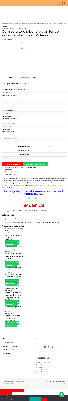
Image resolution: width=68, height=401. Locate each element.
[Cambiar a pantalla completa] (9, 390)
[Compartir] (15, 390)
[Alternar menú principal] (64, 3)
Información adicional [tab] (11, 172)
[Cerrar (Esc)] (21, 390)
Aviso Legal (39, 371)
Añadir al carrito (12, 164)
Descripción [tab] (8, 170)
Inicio (3, 24)
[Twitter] (48, 346)
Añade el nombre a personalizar (14, 89)
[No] (44, 399)
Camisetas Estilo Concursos (22, 24)
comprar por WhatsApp (36, 164)
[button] (35, 164)
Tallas (10, 78)
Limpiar (34, 78)
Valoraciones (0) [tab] (10, 174)
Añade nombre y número (12, 136)
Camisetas (9, 24)
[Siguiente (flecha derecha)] (9, 393)
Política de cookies (41, 369)
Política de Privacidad (42, 365)
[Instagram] (52, 346)
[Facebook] (44, 346)
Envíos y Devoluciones (42, 367)
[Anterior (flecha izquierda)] (3, 393)
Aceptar (35, 399)
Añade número (8, 110)
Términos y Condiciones (43, 362)
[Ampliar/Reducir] (3, 390)
